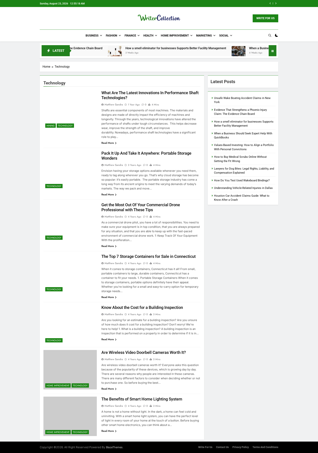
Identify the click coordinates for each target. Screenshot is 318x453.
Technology (65, 125)
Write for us (205, 447)
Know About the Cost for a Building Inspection (142, 307)
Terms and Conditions (265, 447)
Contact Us (222, 447)
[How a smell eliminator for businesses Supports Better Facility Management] (101, 53)
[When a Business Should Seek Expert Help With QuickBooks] (225, 53)
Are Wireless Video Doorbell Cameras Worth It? (143, 352)
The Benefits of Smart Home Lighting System (141, 399)
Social (224, 35)
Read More (107, 143)
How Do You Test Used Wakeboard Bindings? (242, 180)
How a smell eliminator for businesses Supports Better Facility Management (162, 48)
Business (92, 35)
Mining (50, 125)
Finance (130, 35)
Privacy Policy (240, 447)
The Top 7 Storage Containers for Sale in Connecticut (148, 256)
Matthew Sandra (114, 104)
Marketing (204, 35)
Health (148, 35)
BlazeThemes (114, 447)
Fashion (111, 35)
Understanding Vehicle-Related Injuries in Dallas (243, 188)
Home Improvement (175, 35)
